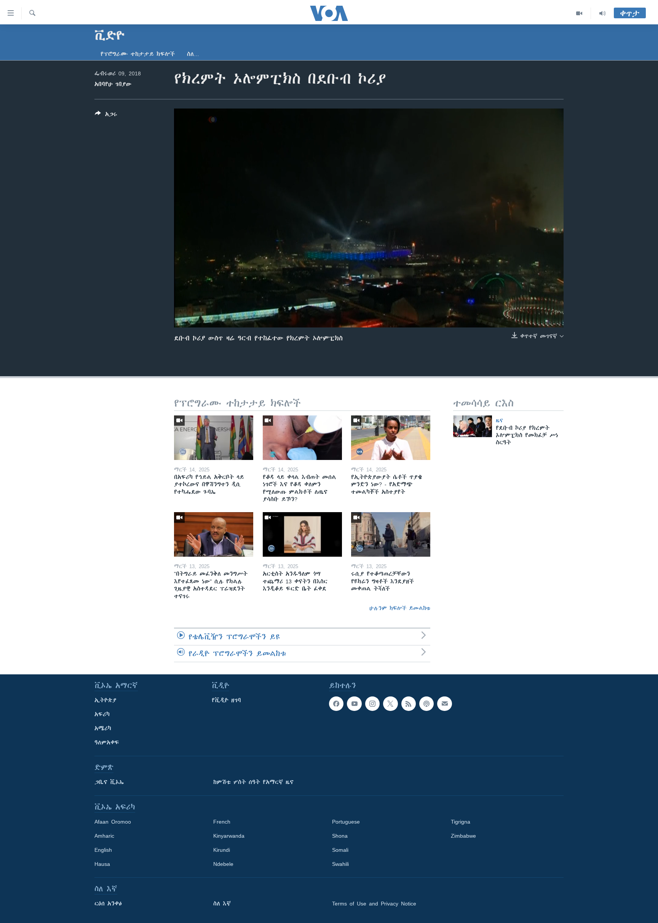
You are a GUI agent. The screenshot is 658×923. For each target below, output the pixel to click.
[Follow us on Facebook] (336, 703)
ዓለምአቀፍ (106, 742)
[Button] (106, 116)
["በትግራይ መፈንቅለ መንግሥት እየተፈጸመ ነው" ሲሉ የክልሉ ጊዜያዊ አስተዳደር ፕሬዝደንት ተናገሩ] (213, 534)
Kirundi (221, 849)
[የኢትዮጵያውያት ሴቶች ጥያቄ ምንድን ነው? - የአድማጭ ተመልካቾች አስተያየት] (390, 437)
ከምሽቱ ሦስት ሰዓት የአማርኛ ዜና (253, 782)
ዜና (499, 420)
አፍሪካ (102, 714)
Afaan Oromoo (112, 821)
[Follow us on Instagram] (372, 703)
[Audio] (602, 13)
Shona (340, 835)
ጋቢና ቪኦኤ (109, 782)
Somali (340, 849)
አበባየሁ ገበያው (112, 84)
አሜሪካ (102, 728)
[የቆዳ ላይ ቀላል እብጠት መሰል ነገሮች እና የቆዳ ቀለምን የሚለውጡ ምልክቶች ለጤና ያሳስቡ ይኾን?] (302, 437)
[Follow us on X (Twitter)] (390, 703)
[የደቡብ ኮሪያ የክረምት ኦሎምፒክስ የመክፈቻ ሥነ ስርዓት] (472, 426)
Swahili (340, 864)
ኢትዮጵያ (105, 700)
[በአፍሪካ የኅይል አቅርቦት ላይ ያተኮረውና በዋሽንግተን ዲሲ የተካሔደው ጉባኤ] (213, 437)
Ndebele (223, 864)
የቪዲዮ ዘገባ (226, 700)
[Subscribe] (444, 703)
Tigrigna (460, 821)
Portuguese (346, 821)
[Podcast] (426, 703)
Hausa (102, 864)
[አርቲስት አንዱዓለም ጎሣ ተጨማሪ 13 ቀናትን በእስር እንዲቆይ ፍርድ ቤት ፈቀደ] (302, 534)
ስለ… (193, 54)
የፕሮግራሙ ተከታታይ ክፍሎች (138, 54)
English (103, 849)
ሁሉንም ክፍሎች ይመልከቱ (399, 608)
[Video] (579, 13)
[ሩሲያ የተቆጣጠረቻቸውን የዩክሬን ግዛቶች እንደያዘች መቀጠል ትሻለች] (390, 534)
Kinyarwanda (228, 835)
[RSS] (408, 703)
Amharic (104, 835)
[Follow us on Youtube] (354, 703)
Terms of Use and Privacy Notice (374, 903)
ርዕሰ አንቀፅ (108, 903)
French (221, 821)
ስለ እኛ (222, 903)
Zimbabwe (463, 835)
